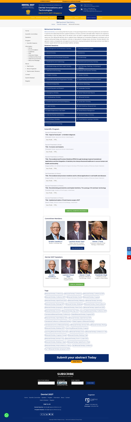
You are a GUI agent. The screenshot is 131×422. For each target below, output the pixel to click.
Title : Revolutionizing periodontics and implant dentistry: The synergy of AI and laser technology (75, 188)
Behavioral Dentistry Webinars (76, 300)
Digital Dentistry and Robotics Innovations (89, 79)
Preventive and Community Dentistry (87, 61)
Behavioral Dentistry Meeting (98, 325)
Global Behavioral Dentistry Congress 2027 (82, 314)
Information (68, 17)
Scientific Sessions (62, 24)
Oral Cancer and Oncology (53, 70)
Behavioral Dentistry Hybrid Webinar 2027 (56, 318)
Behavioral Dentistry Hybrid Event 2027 (94, 307)
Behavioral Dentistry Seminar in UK (54, 338)
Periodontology (81, 57)
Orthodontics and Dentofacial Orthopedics (57, 57)
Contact (83, 17)
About (76, 17)
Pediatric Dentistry (51, 75)
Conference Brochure (34, 57)
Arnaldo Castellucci (55, 241)
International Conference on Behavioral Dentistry (58, 321)
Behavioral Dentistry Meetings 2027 (54, 304)
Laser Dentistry (50, 106)
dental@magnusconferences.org (53, 409)
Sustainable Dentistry (83, 88)
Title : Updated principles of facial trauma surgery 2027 (62, 200)
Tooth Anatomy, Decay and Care (86, 106)
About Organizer (31, 68)
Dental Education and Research (54, 88)
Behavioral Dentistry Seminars (94, 300)
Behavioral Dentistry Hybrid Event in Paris (78, 342)
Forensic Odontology (83, 84)
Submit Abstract (30, 77)
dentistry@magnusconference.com (94, 11)
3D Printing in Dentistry (52, 119)
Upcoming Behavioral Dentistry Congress (77, 328)
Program (60, 17)
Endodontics (81, 53)
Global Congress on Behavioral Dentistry (83, 321)
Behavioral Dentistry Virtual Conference (94, 304)
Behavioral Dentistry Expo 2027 (70, 311)
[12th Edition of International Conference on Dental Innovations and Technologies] (28, 3)
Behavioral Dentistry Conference (73, 293)
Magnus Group (61, 419)
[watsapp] (6, 415)
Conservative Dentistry (84, 101)
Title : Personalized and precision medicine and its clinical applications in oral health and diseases (75, 175)
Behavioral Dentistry (83, 97)
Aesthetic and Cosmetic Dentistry (86, 70)
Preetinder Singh (101, 275)
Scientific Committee (42, 17)
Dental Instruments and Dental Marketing (57, 101)
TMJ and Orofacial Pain (52, 84)
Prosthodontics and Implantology (54, 61)
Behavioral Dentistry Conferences (54, 293)
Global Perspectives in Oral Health (55, 110)
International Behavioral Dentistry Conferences (57, 314)
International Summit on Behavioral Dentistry (57, 325)
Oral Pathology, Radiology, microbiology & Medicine (89, 67)
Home (33, 17)
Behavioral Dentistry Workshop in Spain (55, 342)
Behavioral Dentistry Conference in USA (96, 331)
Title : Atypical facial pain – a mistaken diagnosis (60, 134)
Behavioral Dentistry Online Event (73, 307)
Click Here (76, 362)
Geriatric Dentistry (82, 75)
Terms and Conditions (70, 419)
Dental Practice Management (86, 110)
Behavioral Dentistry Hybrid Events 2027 (55, 300)
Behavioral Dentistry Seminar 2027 (80, 325)
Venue (30, 48)
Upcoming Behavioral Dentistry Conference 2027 (93, 311)
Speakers (52, 17)
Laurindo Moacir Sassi (76, 241)
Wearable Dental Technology (53, 123)
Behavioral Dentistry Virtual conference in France (58, 345)
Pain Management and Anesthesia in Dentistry (58, 48)
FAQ (29, 53)
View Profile (49, 139)
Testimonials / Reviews (33, 71)
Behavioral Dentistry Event (77, 331)
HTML (55, 139)
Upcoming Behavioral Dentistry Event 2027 (56, 331)
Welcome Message (33, 60)
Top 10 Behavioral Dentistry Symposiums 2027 (57, 349)
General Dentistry (50, 53)
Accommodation (33, 50)
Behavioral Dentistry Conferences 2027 (93, 293)
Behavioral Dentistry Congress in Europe (55, 335)
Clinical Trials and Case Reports (86, 92)
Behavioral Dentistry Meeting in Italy (77, 335)
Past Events (30, 66)
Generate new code (62, 385)
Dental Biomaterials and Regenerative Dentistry (58, 79)
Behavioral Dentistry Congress (91, 297)
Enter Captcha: (75, 380)
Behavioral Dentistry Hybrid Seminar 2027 (80, 318)
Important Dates (33, 55)
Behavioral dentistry (50, 31)
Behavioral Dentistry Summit (52, 311)
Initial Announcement (34, 58)
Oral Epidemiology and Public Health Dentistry (58, 66)
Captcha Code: (61, 380)
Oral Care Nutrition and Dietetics (54, 115)
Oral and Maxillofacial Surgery (85, 48)
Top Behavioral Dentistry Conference (82, 345)
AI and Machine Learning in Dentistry (87, 119)
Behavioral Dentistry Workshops (74, 304)
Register (27, 81)
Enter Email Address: (43, 380)
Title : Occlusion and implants (54, 147)
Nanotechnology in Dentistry (85, 115)
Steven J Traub (97, 241)
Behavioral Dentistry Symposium (53, 307)
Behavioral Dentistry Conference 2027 (55, 297)
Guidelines (31, 51)
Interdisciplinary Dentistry (53, 97)
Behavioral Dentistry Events (74, 297)
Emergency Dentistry (52, 92)
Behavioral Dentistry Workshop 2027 (54, 328)
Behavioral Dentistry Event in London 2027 (76, 338)
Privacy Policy (79, 419)
